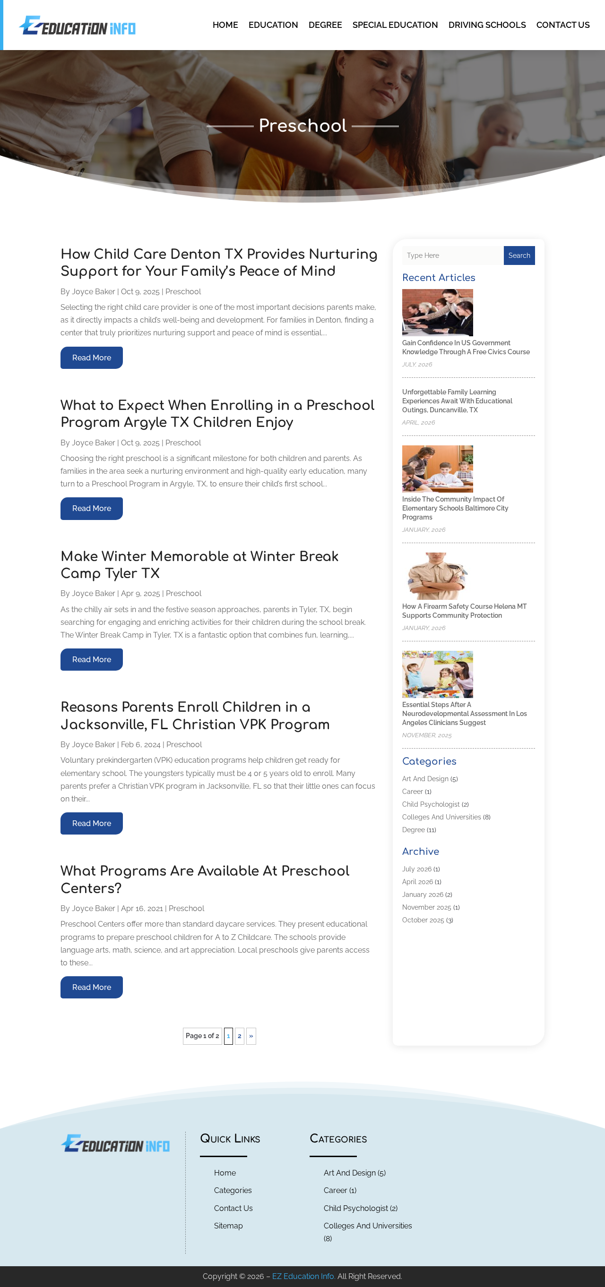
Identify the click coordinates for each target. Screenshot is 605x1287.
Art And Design (425, 779)
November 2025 (426, 907)
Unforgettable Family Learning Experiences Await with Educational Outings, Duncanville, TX (457, 401)
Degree (325, 25)
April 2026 (417, 882)
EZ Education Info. (304, 1276)
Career (412, 791)
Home (225, 25)
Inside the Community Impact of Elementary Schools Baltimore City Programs (455, 508)
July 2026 (417, 869)
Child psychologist (431, 804)
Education (273, 25)
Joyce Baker (93, 291)
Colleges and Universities (441, 817)
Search (519, 255)
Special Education (395, 25)
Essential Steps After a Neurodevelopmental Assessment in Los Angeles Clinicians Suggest (464, 713)
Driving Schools (487, 25)
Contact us (563, 25)
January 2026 (422, 894)
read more (91, 357)
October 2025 (423, 920)
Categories (233, 1190)
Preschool (183, 291)
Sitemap (228, 1225)
